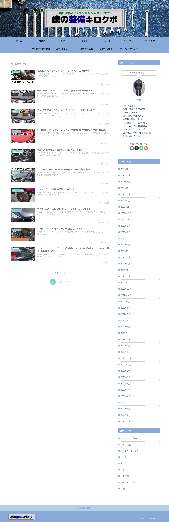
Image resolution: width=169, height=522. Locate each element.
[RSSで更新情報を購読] (146, 148)
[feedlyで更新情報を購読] (141, 148)
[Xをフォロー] (136, 148)
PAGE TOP (85, 508)
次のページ (60, 273)
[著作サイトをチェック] (132, 148)
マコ (139, 100)
